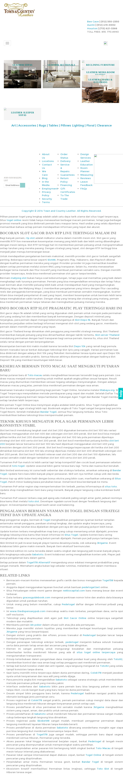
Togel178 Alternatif (38, 562)
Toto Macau (103, 748)
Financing (66, 185)
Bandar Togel (48, 411)
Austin (91, 24)
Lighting (78, 125)
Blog (44, 178)
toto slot (33, 501)
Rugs (42, 125)
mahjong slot (19, 277)
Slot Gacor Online (75, 618)
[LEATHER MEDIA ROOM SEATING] (100, 68)
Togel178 (42, 734)
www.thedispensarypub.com (27, 611)
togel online (14, 220)
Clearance (104, 125)
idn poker (36, 624)
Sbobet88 (43, 720)
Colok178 (96, 672)
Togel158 (107, 580)
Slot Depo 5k (82, 319)
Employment (50, 188)
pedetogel (72, 642)
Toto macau (35, 375)
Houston (92, 28)
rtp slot (30, 238)
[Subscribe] (22, 185)
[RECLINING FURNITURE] (100, 61)
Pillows (66, 125)
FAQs (83, 188)
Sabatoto (37, 554)
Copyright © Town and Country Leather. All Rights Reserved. (61, 210)
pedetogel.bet (91, 587)
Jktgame (102, 542)
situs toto (111, 486)
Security (47, 198)
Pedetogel (68, 604)
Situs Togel (71, 534)
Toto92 (118, 659)
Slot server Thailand (107, 334)
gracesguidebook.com (36, 597)
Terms (46, 202)
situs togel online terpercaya (96, 652)
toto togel (18, 465)
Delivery (65, 161)
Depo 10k (80, 346)
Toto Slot (103, 768)
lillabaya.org (107, 390)
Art (13, 125)
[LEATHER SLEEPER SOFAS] (22, 109)
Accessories (27, 125)
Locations (48, 161)
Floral (90, 125)
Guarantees (67, 174)
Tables (53, 125)
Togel (46, 519)
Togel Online (93, 754)
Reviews (85, 178)
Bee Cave (93, 21)
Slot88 (52, 259)
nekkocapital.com (74, 590)
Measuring (86, 174)
